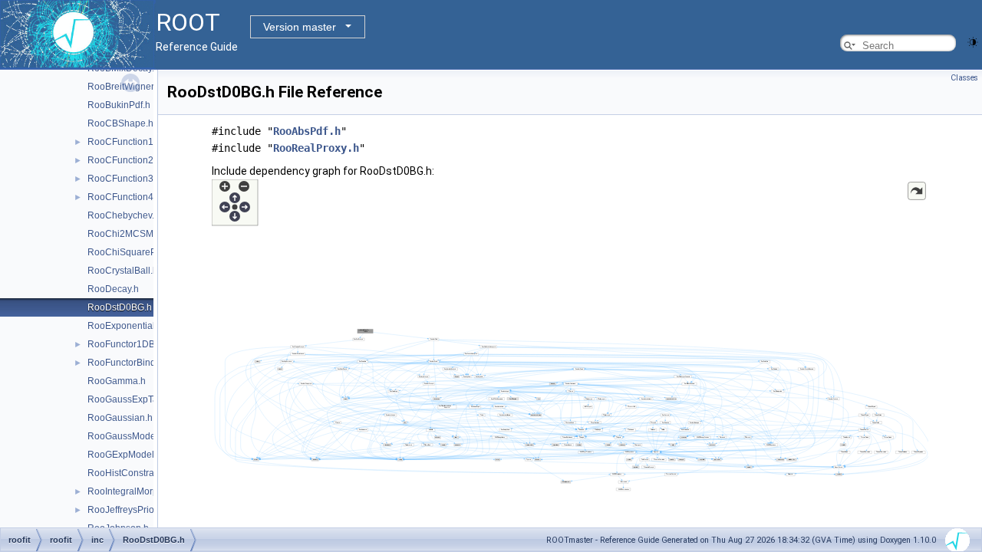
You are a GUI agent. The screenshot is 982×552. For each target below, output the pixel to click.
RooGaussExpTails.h (131, 399)
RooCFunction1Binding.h (140, 141)
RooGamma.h (116, 381)
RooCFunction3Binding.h (140, 178)
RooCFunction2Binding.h (140, 160)
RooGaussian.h (120, 417)
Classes (964, 78)
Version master (299, 27)
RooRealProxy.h (316, 148)
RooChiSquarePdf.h (129, 252)
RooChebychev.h (123, 215)
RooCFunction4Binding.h (140, 197)
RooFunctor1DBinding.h (138, 344)
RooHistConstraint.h (129, 473)
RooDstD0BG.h (119, 307)
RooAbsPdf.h (307, 131)
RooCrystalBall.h (122, 270)
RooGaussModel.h (126, 436)
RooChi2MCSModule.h (136, 233)
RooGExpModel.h (124, 454)
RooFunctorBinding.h (131, 362)
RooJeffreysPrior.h (125, 509)
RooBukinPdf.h (118, 105)
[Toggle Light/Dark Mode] (972, 41)
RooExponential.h (125, 325)
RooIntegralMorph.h (129, 491)
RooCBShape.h (120, 123)
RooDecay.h (113, 289)
